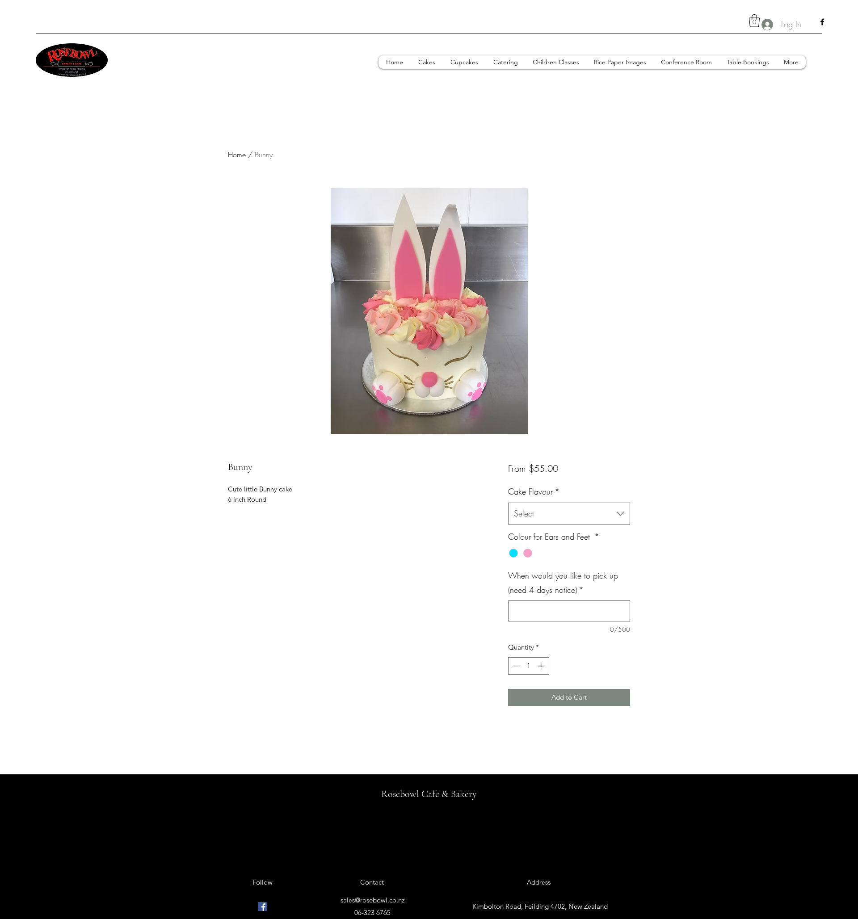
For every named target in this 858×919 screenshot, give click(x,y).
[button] (754, 20)
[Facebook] (822, 21)
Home (237, 154)
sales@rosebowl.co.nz (372, 900)
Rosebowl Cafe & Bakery (429, 794)
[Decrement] (515, 666)
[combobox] (569, 514)
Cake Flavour (533, 491)
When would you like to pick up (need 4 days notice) (563, 582)
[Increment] (542, 666)
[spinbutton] (528, 666)
